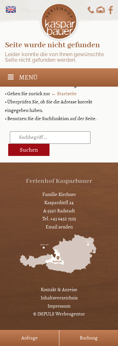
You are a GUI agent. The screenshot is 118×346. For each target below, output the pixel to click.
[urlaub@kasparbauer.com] (100, 9)
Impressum (59, 306)
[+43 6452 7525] (91, 9)
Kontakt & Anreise (59, 289)
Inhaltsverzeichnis (59, 298)
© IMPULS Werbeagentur (59, 314)
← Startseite (64, 93)
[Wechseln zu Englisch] (11, 10)
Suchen (29, 149)
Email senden (59, 227)
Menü (28, 77)
